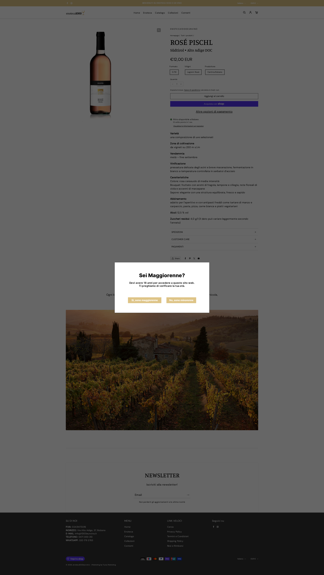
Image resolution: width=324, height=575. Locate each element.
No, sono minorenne (181, 300)
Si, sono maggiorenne (144, 300)
